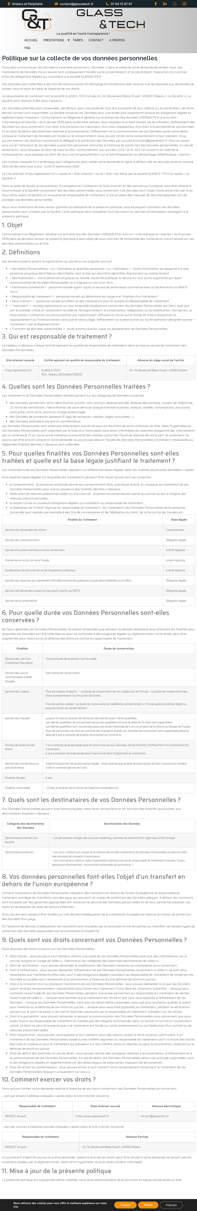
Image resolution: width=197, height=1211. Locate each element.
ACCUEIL (31, 40)
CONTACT (96, 40)
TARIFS (78, 40)
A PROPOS (117, 40)
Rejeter (148, 1205)
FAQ (27, 48)
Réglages (171, 1205)
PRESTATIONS (53, 40)
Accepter (125, 1205)
